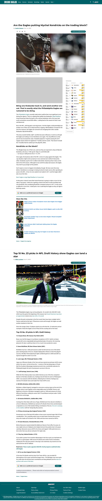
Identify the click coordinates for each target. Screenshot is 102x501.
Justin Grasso (19, 28)
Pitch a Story (34, 490)
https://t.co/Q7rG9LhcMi (42, 152)
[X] (93, 2)
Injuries (47, 2)
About (18, 487)
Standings (36, 2)
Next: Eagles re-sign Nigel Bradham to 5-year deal (30, 177)
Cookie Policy (82, 490)
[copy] (25, 32)
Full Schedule (70, 131)
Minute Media (9, 496)
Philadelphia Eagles (24, 114)
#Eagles (21, 150)
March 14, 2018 (36, 153)
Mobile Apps (81, 487)
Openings (33, 487)
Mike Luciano (19, 259)
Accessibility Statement (37, 492)
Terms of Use (67, 490)
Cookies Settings (68, 492)
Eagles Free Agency (26, 241)
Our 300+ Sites (67, 487)
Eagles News (24, 476)
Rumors (24, 2)
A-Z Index (52, 492)
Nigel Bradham (56, 116)
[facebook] (90, 2)
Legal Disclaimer (21, 492)
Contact (52, 487)
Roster (42, 2)
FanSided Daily (20, 490)
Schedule (30, 2)
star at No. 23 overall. (38, 316)
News (19, 2)
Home (17, 241)
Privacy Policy (54, 490)
